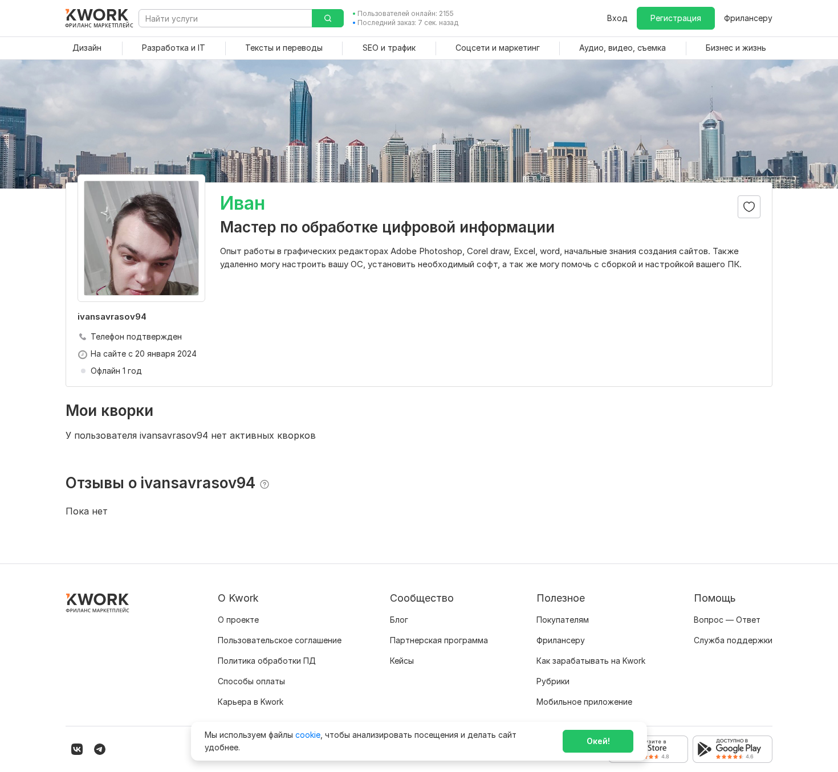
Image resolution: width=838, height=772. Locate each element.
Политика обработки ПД (267, 660)
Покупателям (562, 619)
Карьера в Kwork (250, 701)
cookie (307, 735)
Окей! (598, 741)
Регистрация (675, 18)
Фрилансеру (748, 18)
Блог (399, 619)
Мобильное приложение (584, 701)
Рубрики (552, 681)
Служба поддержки (733, 640)
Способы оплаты (251, 681)
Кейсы (402, 660)
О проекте (238, 619)
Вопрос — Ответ (727, 619)
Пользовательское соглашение (279, 640)
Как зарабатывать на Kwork (590, 660)
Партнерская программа (439, 640)
